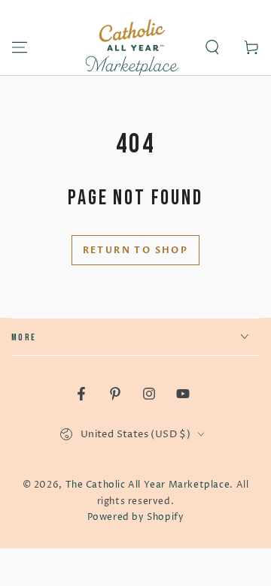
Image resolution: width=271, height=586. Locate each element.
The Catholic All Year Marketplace (147, 485)
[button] (212, 47)
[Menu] (19, 47)
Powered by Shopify (135, 517)
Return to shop (136, 250)
